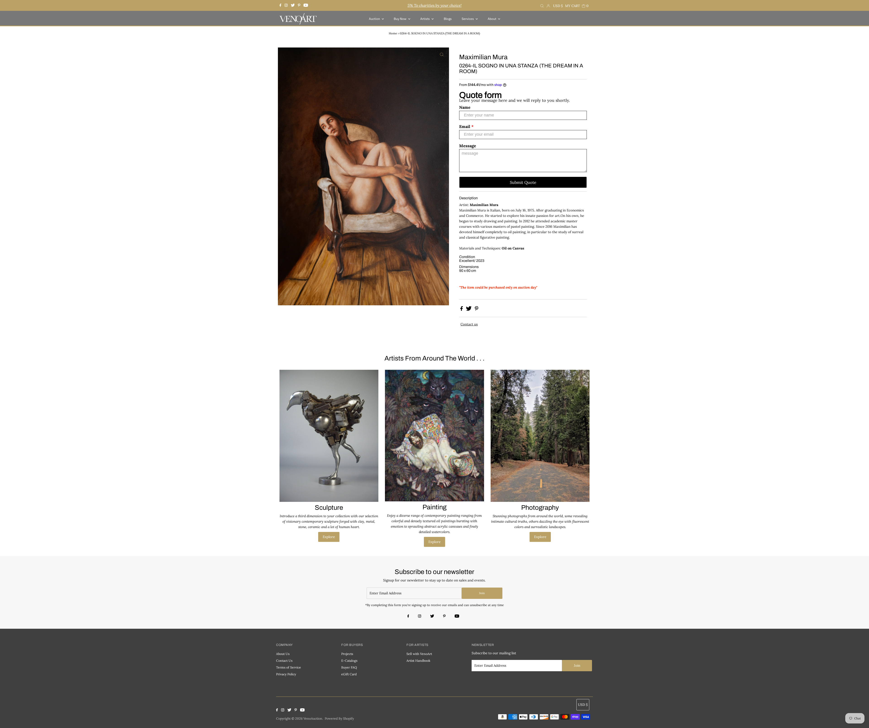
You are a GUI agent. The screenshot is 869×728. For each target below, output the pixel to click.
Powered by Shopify (339, 718)
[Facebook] (280, 5)
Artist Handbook (418, 661)
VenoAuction (312, 718)
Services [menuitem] (468, 19)
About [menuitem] (492, 19)
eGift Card (349, 674)
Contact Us (284, 661)
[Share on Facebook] (462, 309)
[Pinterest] (299, 5)
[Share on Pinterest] (476, 309)
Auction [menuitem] (375, 19)
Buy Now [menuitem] (400, 19)
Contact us (469, 324)
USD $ (558, 6)
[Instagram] (286, 5)
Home (393, 33)
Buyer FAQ (349, 667)
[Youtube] (305, 5)
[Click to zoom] (442, 55)
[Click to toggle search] (542, 5)
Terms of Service (288, 667)
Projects (347, 654)
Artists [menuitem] (425, 19)
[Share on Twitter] (469, 309)
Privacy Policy (286, 674)
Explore (329, 537)
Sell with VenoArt (419, 654)
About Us (282, 654)
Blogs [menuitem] (448, 19)
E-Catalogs (349, 661)
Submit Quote (523, 182)
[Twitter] (293, 5)
